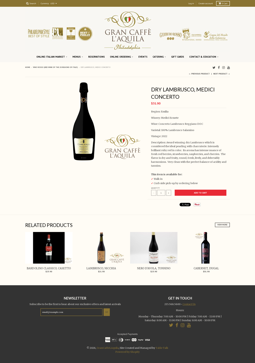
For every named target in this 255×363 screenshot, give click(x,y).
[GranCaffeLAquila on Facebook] (219, 67)
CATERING (158, 56)
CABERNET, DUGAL (206, 268)
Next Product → (221, 74)
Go (106, 312)
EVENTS (142, 56)
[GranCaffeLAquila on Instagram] (223, 67)
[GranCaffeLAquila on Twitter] (213, 67)
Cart (224, 3)
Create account (205, 3)
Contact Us (189, 304)
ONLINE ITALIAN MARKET (50, 56)
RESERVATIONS (96, 56)
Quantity (155, 188)
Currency (45, 3)
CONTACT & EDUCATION (202, 56)
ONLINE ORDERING (120, 56)
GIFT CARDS (177, 56)
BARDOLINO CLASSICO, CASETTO (49, 268)
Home (27, 67)
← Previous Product (199, 74)
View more (222, 224)
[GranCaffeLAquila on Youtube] (228, 67)
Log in (191, 3)
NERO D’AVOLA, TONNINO (153, 268)
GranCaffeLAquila (108, 347)
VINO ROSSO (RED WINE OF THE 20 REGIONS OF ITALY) (55, 67)
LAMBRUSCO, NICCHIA (101, 268)
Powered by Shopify (127, 351)
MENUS (77, 56)
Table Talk (162, 347)
